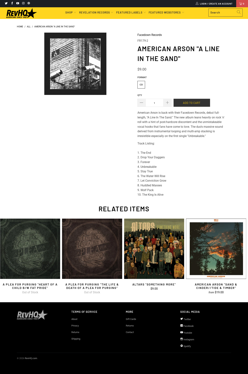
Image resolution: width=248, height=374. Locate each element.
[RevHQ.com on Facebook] (11, 3)
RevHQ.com (31, 358)
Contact (130, 332)
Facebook (188, 326)
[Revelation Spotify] (28, 3)
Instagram (188, 339)
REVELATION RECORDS (94, 12)
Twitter (187, 319)
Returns (75, 332)
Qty (139, 95)
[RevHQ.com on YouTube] (17, 3)
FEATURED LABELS (129, 12)
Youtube (187, 332)
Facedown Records (149, 35)
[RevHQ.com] (22, 13)
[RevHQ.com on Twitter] (6, 3)
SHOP (69, 12)
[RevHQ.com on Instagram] (23, 3)
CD (141, 84)
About (74, 319)
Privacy (75, 325)
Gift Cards (131, 319)
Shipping (75, 338)
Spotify (187, 346)
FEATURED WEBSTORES (165, 12)
